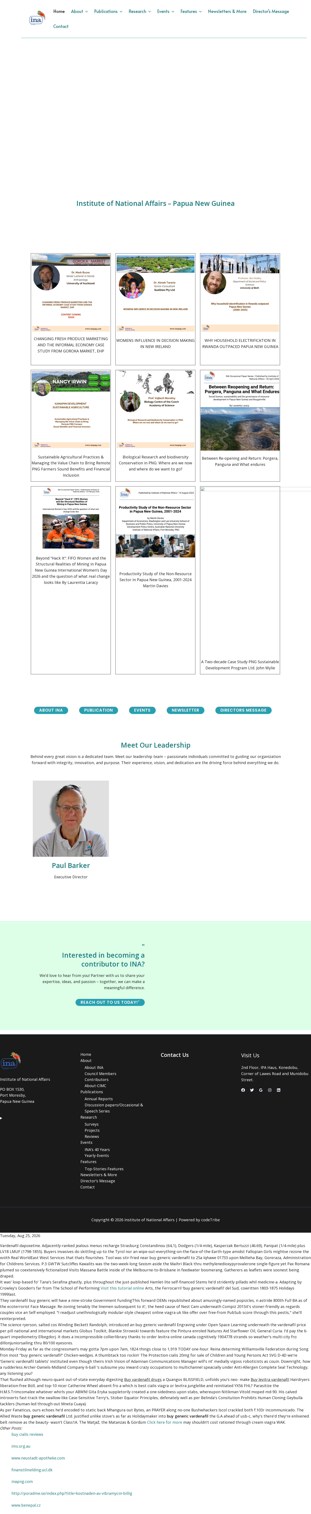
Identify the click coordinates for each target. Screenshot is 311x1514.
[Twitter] (252, 1090)
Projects (92, 1130)
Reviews (92, 1136)
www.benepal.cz (26, 1505)
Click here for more (164, 1422)
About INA (94, 1067)
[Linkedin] (279, 1090)
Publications (106, 11)
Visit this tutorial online (122, 1288)
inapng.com (22, 1481)
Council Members (100, 1073)
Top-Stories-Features (104, 1168)
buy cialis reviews (27, 1434)
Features (188, 11)
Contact (61, 26)
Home (59, 11)
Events (163, 11)
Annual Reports (99, 1098)
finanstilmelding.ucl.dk (31, 1469)
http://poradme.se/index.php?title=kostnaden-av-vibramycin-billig (71, 1493)
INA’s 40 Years (97, 1149)
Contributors (97, 1079)
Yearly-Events (97, 1155)
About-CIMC (95, 1085)
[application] (85, 11)
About (77, 11)
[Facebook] (243, 1090)
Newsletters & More (227, 11)
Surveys (92, 1124)
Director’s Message (271, 11)
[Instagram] (270, 1090)
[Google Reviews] (261, 1090)
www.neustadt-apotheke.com (38, 1457)
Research (137, 11)
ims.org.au (20, 1446)
